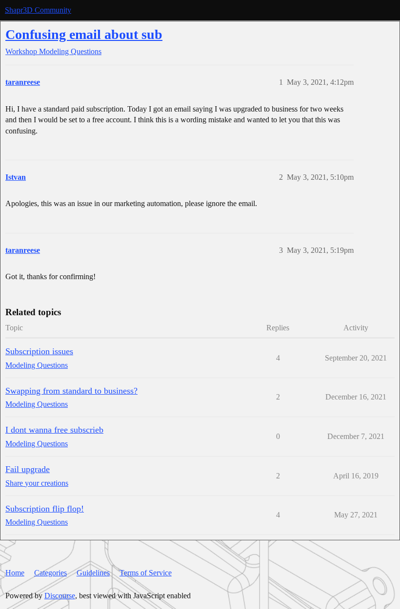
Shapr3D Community (38, 10)
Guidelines (93, 573)
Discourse (59, 595)
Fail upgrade (27, 469)
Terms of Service (146, 573)
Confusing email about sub (83, 34)
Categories (50, 573)
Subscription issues (39, 351)
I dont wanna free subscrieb (54, 430)
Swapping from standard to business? (71, 391)
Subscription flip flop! (44, 509)
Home (14, 573)
